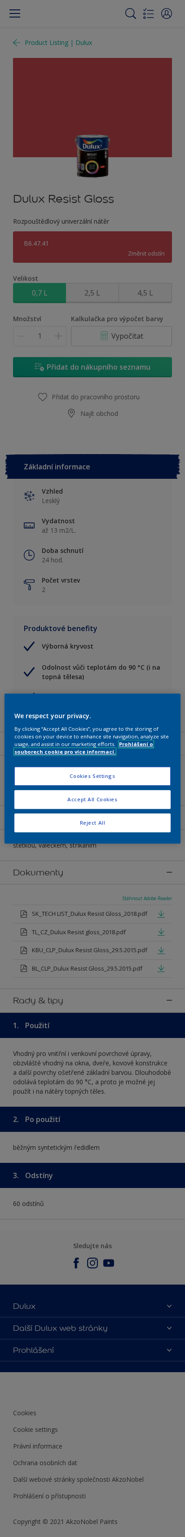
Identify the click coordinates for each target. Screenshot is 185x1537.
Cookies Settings (92, 776)
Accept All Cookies (92, 799)
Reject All (93, 822)
